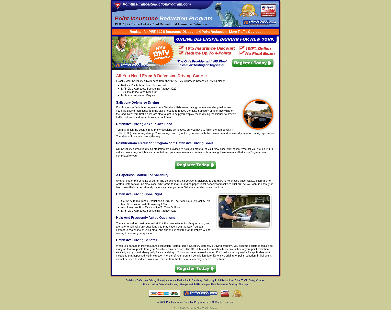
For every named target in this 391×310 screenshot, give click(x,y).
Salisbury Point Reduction (218, 280)
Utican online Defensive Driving (160, 284)
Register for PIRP (143, 31)
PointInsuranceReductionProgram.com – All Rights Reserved (200, 302)
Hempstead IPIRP (190, 284)
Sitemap (243, 284)
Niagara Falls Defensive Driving (219, 284)
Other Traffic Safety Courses (250, 280)
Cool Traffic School (184, 308)
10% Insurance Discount (178, 31)
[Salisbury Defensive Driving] (196, 69)
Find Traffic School (207, 308)
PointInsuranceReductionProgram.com (157, 4)
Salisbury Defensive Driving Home (145, 280)
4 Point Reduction (213, 31)
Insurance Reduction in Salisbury (184, 280)
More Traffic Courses (245, 31)
